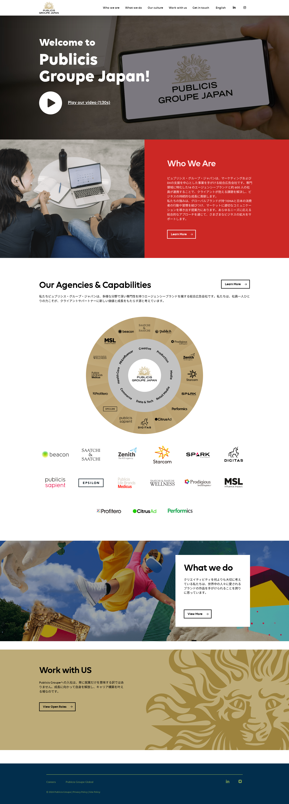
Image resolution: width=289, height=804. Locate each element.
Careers (51, 782)
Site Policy (94, 792)
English (221, 7)
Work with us (178, 7)
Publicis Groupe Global (79, 782)
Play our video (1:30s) (89, 102)
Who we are (111, 7)
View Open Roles (54, 706)
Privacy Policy (80, 792)
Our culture (155, 7)
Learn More (179, 234)
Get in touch (200, 7)
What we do (133, 7)
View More (195, 614)
